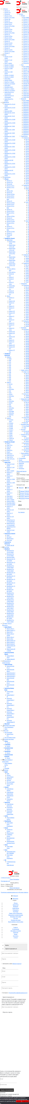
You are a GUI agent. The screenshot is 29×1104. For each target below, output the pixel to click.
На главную (21, 512)
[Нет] (0, 1103)
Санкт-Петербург (14, 879)
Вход (4, 968)
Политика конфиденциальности (10, 892)
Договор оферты (23, 892)
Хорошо (18, 1101)
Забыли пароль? (16, 963)
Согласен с (15, 993)
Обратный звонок (21, 471)
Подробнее (25, 1101)
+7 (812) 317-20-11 (5, 877)
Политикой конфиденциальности (18, 993)
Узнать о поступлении (7, 1090)
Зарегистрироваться (8, 997)
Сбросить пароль (7, 1012)
